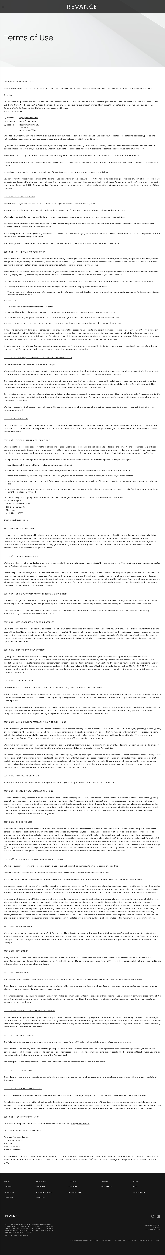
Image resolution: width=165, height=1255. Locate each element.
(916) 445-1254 (96, 1159)
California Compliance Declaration (84, 1240)
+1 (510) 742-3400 (27, 121)
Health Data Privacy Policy (149, 1240)
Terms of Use (120, 1240)
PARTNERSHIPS (9, 1192)
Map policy (132, 1240)
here (115, 782)
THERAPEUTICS (41, 1198)
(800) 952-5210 (79, 1159)
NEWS (135, 1182)
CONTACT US (8, 1198)
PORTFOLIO (41, 1182)
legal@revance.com (28, 117)
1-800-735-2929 (148, 1159)
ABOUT (7, 1182)
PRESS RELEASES (139, 1192)
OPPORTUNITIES (106, 1187)
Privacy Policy (106, 1240)
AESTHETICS (40, 1187)
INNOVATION (73, 1187)
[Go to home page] (12, 1216)
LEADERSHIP (8, 1187)
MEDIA (135, 1187)
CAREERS (104, 1182)
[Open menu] (3, 6)
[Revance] (82, 6)
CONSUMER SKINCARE (44, 1192)
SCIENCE (72, 1182)
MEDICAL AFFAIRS (75, 1192)
